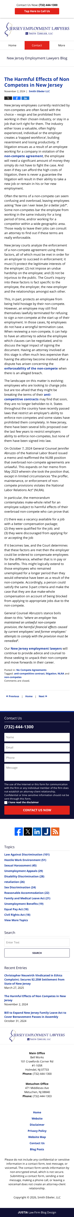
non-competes (13, 677)
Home (12, 45)
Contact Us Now (37, 810)
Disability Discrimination (24, 876)
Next (43, 696)
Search (37, 953)
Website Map (37, 1137)
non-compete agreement (23, 156)
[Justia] (46, 831)
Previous (12, 696)
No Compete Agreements (31, 670)
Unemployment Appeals (23, 871)
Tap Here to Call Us (37, 11)
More (61, 45)
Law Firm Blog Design (37, 1212)
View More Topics (16, 920)
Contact (37, 45)
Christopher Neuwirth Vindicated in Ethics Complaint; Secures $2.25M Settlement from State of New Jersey (34, 979)
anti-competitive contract (29, 673)
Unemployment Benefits (23, 904)
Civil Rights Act (17, 915)
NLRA (61, 673)
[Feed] (55, 831)
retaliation (14, 882)
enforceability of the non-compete (31, 368)
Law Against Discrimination (27, 854)
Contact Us (37, 1143)
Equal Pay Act (16, 909)
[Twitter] (28, 831)
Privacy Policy (37, 1131)
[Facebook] (19, 831)
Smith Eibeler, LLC (49, 1197)
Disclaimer (37, 1125)
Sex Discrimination (20, 887)
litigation (51, 673)
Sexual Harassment (20, 865)
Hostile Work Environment (25, 860)
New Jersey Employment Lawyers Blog (37, 29)
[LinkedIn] (37, 831)
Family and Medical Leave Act (27, 898)
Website (37, 1118)
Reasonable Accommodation (26, 893)
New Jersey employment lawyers (36, 648)
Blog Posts (37, 1149)
